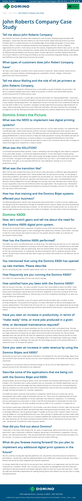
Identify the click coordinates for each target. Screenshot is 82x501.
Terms (69, 497)
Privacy (63, 497)
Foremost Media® (54, 497)
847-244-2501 (57, 494)
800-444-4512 (62, 1)
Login (74, 497)
